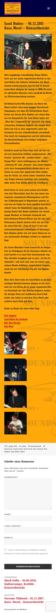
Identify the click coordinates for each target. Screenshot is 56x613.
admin (24, 446)
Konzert (40, 449)
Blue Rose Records (12, 323)
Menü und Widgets (49, 11)
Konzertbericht (36, 446)
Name (8, 514)
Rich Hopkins (10, 315)
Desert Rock (28, 449)
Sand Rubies (15, 452)
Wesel (22, 452)
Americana (8, 449)
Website (8, 537)
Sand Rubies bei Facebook (15, 319)
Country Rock (18, 449)
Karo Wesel (8, 326)
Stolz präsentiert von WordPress (15, 609)
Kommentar (11, 477)
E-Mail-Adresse (13, 526)
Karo (35, 449)
